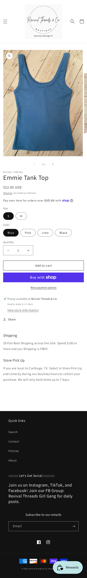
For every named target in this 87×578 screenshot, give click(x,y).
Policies (13, 451)
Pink (28, 233)
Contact (13, 441)
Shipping (7, 193)
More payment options (44, 287)
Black (63, 233)
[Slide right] (52, 164)
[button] (5, 21)
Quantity (8, 242)
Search (13, 432)
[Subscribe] (73, 526)
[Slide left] (34, 164)
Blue (11, 233)
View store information (23, 310)
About (12, 460)
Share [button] (12, 319)
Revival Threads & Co (38, 568)
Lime (45, 233)
